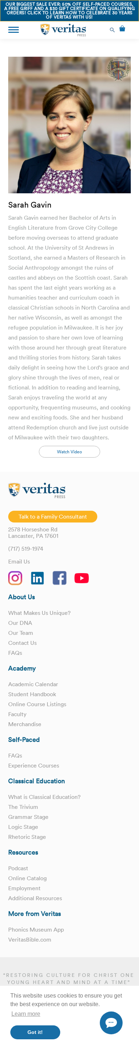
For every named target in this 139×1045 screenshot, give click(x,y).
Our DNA (20, 623)
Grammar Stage (28, 817)
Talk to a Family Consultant (53, 516)
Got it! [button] (35, 1032)
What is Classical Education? (44, 797)
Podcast (18, 868)
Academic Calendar (33, 684)
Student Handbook (32, 694)
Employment (24, 888)
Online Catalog (27, 878)
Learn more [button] (25, 1014)
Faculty (17, 714)
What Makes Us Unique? (39, 613)
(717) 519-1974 (25, 548)
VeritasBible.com (29, 939)
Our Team (20, 633)
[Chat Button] (111, 1022)
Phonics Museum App (36, 929)
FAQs (15, 653)
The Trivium (23, 807)
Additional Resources (35, 898)
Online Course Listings (37, 704)
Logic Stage (23, 827)
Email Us (19, 561)
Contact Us (22, 643)
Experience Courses (33, 765)
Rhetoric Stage (27, 837)
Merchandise (24, 724)
